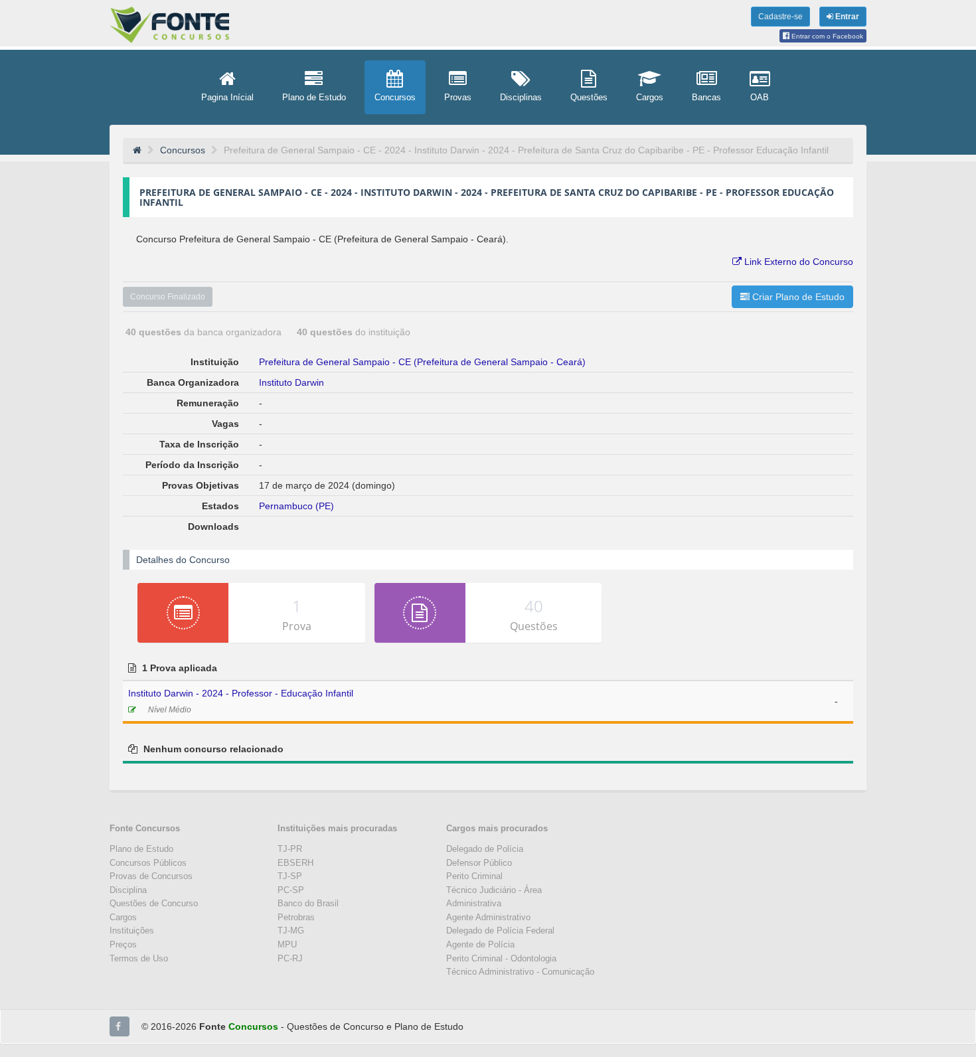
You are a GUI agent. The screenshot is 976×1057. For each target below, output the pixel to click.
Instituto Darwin (291, 382)
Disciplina (128, 890)
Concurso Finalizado (167, 296)
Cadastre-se (780, 16)
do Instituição (353, 332)
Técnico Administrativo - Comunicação (520, 972)
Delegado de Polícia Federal (500, 930)
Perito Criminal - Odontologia (501, 958)
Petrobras (296, 917)
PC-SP (291, 890)
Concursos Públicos (148, 863)
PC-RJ (290, 958)
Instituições (132, 930)
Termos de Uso (139, 958)
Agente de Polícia (480, 944)
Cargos (123, 917)
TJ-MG (291, 930)
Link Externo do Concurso (797, 261)
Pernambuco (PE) (296, 506)
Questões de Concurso (154, 903)
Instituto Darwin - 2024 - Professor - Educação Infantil (240, 693)
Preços (123, 944)
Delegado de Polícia (484, 849)
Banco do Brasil (308, 903)
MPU (287, 944)
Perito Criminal (474, 876)
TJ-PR (290, 849)
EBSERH (295, 863)
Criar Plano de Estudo (797, 296)
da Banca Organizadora (204, 332)
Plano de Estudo (141, 849)
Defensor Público (479, 863)
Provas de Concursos (151, 876)
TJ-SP (290, 876)
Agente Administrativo (488, 917)
